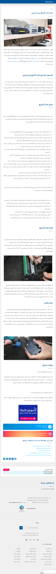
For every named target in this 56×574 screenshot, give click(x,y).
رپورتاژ (52, 9)
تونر (38, 82)
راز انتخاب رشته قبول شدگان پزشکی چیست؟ (42, 446)
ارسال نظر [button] (6, 470)
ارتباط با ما (17, 551)
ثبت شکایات (49, 551)
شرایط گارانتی (33, 549)
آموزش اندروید (48, 562)
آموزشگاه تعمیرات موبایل (46, 559)
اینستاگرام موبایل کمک (42, 434)
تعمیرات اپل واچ (48, 564)
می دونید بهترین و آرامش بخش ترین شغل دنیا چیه (40, 453)
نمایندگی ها (49, 549)
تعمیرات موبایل (32, 551)
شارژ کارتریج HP (35, 61)
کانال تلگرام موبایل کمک (41, 426)
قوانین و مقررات (16, 554)
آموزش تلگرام (17, 556)
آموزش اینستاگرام (48, 556)
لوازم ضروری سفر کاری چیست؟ (44, 451)
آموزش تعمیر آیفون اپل (31, 554)
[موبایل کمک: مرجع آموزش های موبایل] (48, 2)
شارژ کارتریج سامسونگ (13, 61)
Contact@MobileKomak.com (16, 502)
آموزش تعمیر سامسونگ (30, 556)
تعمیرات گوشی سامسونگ (30, 562)
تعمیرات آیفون (17, 562)
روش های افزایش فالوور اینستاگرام (44, 448)
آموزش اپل (33, 559)
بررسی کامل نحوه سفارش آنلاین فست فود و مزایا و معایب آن (38, 455)
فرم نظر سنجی (17, 559)
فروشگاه (18, 549)
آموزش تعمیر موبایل (47, 554)
